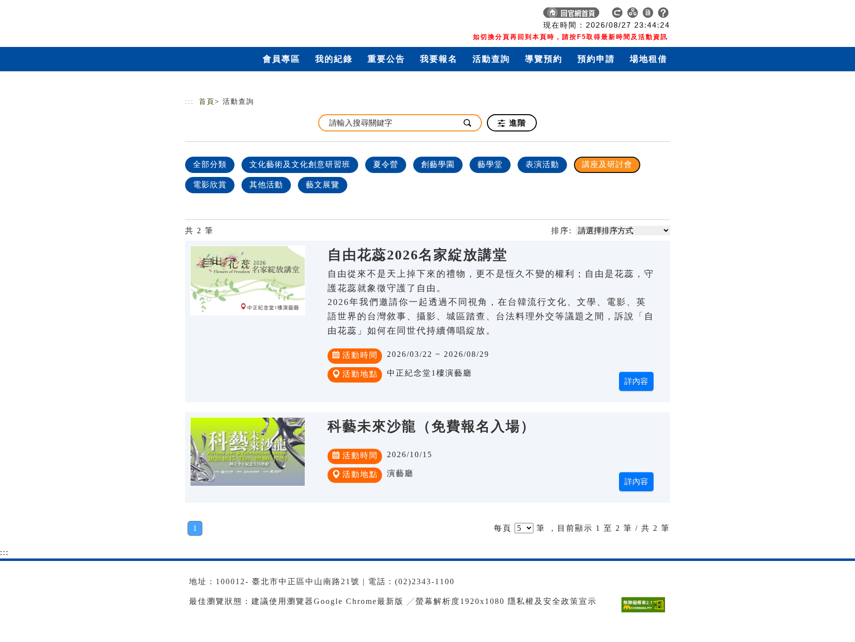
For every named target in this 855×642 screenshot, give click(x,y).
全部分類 (210, 164)
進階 (516, 123)
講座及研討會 (607, 164)
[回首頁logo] (254, 15)
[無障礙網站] (645, 612)
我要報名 (439, 59)
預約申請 (596, 59)
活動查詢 (491, 59)
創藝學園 (438, 164)
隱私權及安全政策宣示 (552, 601)
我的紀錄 (334, 59)
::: (189, 101)
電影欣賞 (210, 184)
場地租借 (648, 59)
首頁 (207, 101)
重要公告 (386, 59)
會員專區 (281, 59)
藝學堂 (490, 164)
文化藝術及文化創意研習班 (299, 164)
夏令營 (385, 164)
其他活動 (266, 184)
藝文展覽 (322, 184)
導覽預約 (544, 59)
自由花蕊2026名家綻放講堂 (418, 254)
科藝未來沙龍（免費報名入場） (431, 426)
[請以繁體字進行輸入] (468, 122)
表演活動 (542, 164)
